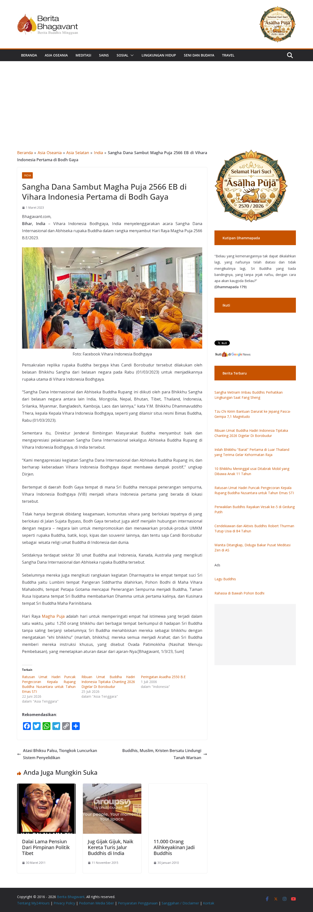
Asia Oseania (56, 55)
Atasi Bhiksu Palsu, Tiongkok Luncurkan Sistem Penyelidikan (60, 754)
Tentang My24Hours (33, 903)
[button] (131, 55)
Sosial (122, 55)
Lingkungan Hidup (159, 55)
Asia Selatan (77, 152)
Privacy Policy (64, 903)
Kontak (208, 903)
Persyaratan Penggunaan (138, 903)
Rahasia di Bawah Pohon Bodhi (239, 593)
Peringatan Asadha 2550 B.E (163, 676)
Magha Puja (53, 616)
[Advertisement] (156, 98)
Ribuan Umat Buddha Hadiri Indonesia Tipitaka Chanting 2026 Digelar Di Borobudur (108, 681)
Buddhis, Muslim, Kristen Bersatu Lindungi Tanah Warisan (161, 754)
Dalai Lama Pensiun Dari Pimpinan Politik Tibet (46, 847)
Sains (104, 55)
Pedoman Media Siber (96, 903)
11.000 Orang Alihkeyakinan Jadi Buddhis (174, 847)
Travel (228, 55)
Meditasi (83, 55)
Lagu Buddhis (225, 579)
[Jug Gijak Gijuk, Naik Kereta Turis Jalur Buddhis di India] (112, 787)
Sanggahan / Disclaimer (180, 903)
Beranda (29, 55)
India (98, 152)
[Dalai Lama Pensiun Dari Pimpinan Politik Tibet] (46, 787)
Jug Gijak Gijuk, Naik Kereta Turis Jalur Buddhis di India (110, 847)
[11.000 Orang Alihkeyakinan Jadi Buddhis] (178, 787)
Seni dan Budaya (199, 55)
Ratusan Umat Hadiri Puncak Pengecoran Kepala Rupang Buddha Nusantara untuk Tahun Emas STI (49, 684)
